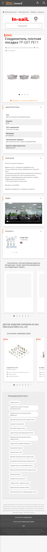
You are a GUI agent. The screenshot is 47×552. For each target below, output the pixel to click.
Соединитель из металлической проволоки (20, 414)
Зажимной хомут (15, 474)
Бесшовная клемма (16, 448)
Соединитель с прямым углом (19, 483)
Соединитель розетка (17, 424)
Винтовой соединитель (17, 428)
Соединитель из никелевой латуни (21, 465)
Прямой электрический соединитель (22, 457)
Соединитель (14, 402)
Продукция (22, 26)
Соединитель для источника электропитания (19, 408)
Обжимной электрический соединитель (23, 470)
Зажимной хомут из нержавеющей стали (23, 492)
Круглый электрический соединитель (22, 420)
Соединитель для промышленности (21, 433)
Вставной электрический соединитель (22, 461)
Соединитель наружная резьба (20, 443)
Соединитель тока (16, 452)
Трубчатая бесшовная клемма (20, 487)
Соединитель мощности (18, 479)
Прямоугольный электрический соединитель (20, 438)
